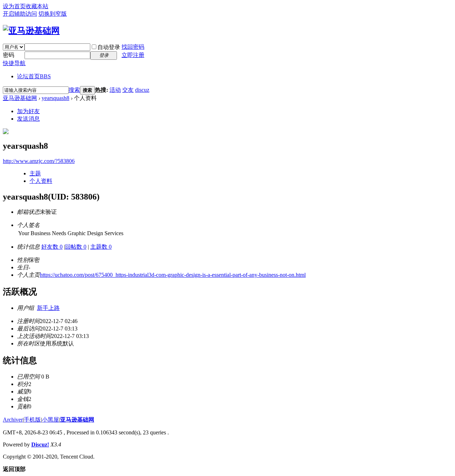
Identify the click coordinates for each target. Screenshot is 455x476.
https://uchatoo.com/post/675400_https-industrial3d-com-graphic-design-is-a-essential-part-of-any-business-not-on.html (173, 275)
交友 (128, 90)
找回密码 (133, 47)
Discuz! (40, 444)
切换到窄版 (52, 14)
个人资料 (41, 181)
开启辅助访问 (20, 14)
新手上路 (48, 308)
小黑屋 (50, 420)
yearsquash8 (55, 98)
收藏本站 (37, 6)
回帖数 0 (75, 247)
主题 (35, 173)
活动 (115, 90)
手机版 (32, 420)
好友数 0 (52, 247)
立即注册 (133, 55)
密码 (8, 55)
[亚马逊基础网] (31, 30)
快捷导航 (14, 63)
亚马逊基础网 (20, 98)
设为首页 (14, 6)
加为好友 (28, 111)
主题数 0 (101, 247)
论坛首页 (34, 76)
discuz (142, 90)
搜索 (74, 90)
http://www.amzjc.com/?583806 (39, 161)
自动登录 (108, 47)
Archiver (13, 420)
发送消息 (28, 119)
